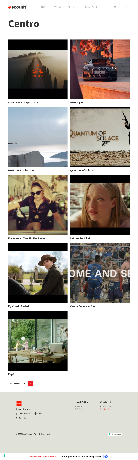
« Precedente (15, 383)
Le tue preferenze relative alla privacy (81, 456)
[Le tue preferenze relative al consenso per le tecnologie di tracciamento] (4, 455)
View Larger (31, 67)
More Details (45, 67)
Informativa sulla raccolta (43, 456)
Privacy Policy (116, 434)
